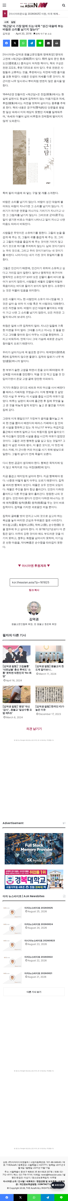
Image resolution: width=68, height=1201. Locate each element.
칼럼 (13, 22)
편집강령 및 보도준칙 (47, 1181)
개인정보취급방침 (28, 1184)
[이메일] (48, 43)
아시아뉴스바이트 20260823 (39, 940)
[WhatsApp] (23, 43)
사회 (6, 22)
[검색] (63, 6)
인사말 (21, 1181)
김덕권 (6, 33)
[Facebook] (6, 43)
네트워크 (30, 1181)
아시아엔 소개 (9, 1181)
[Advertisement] (34, 777)
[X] (14, 43)
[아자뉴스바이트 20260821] (12, 978)
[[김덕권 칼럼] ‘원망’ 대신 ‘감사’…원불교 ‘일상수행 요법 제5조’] (18, 694)
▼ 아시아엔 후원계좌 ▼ (34, 565)
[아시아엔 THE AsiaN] (34, 5)
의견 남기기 (34, 728)
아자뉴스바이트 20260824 (38, 924)
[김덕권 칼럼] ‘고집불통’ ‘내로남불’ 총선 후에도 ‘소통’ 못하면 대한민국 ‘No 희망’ (17, 671)
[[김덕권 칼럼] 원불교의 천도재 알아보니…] (50, 654)
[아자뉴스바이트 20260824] (12, 929)
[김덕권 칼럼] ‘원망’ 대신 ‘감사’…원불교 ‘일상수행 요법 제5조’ (17, 710)
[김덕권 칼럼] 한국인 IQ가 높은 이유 (49, 708)
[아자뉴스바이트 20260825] (12, 912)
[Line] (39, 43)
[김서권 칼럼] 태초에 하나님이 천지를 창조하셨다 (36, 13)
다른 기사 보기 (34, 991)
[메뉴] (4, 6)
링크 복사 (34, 589)
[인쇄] (56, 43)
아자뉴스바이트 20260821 (38, 973)
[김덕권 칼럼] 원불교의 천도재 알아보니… (49, 667)
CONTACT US (45, 1184)
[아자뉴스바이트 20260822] (12, 961)
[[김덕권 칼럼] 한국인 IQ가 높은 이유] (50, 694)
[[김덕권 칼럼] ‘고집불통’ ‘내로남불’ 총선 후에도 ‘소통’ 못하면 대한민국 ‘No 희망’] (18, 654)
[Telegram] (31, 43)
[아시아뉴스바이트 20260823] (12, 945)
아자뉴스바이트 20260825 (38, 907)
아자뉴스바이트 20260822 (38, 957)
